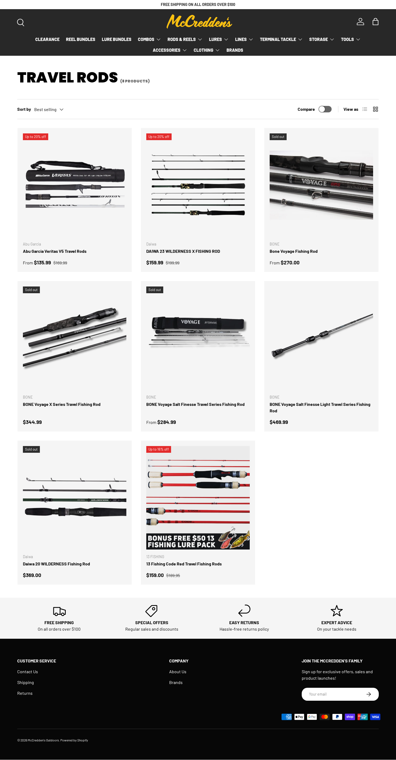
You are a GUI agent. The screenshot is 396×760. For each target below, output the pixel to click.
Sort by (24, 109)
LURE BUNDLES (116, 39)
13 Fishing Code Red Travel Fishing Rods (184, 563)
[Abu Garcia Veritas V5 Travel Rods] (74, 185)
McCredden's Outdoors (43, 740)
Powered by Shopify (74, 740)
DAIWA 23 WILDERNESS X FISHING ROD (183, 251)
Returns (25, 693)
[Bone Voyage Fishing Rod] (321, 185)
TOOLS (347, 39)
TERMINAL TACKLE (278, 39)
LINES (241, 39)
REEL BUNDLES (80, 39)
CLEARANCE (47, 39)
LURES (215, 39)
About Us (177, 671)
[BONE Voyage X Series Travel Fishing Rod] (74, 338)
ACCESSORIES (166, 50)
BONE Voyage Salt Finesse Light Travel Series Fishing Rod (320, 407)
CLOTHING (203, 50)
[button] (375, 21)
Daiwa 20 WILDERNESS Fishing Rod (56, 563)
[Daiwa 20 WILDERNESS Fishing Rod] (74, 498)
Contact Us (27, 671)
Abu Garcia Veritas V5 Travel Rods (54, 251)
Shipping (25, 682)
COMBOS (146, 39)
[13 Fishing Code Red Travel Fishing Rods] (198, 498)
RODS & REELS (182, 39)
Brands (176, 682)
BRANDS (235, 50)
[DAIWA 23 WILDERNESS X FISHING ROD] (198, 185)
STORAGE (318, 39)
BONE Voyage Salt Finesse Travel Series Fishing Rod (195, 404)
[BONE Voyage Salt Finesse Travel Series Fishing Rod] (198, 338)
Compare (306, 109)
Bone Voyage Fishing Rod (294, 251)
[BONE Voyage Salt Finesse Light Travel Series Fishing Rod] (321, 338)
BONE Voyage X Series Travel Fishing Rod (61, 404)
